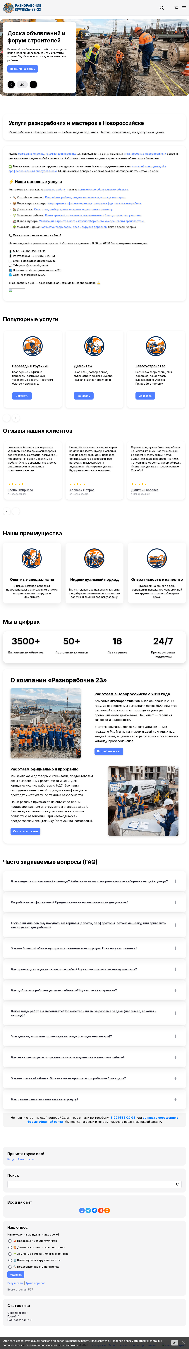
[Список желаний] (169, 7)
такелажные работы (127, 203)
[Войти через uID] (82, 1210)
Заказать (22, 395)
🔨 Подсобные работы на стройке (36, 1266)
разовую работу (55, 189)
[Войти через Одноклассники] (107, 1210)
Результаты (15, 1283)
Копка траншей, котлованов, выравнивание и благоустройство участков (93, 215)
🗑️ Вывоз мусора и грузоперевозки (37, 1260)
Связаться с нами (22, 68)
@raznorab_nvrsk (37, 265)
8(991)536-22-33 (122, 1117)
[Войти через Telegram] (88, 1210)
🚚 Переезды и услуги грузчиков (35, 1240)
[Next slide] (33, 84)
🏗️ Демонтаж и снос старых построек (39, 1247)
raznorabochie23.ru (33, 274)
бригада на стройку (31, 153)
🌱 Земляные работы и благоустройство (40, 1253)
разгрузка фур (103, 203)
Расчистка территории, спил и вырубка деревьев (73, 227)
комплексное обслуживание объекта (103, 189)
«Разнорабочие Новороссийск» (145, 153)
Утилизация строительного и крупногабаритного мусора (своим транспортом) (92, 221)
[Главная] (22, 7)
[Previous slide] (11, 84)
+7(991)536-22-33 (43, 256)
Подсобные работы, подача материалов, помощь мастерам (85, 197)
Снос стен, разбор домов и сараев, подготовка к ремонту (73, 209)
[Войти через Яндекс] (101, 1210)
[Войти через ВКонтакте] (94, 1210)
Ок (174, 1342)
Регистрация (26, 1159)
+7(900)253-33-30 (33, 251)
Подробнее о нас (109, 751)
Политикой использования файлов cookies (50, 1345)
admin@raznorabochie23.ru (38, 260)
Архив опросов (35, 1283)
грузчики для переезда (61, 153)
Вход (10, 1159)
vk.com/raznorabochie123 (45, 270)
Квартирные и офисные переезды (70, 203)
